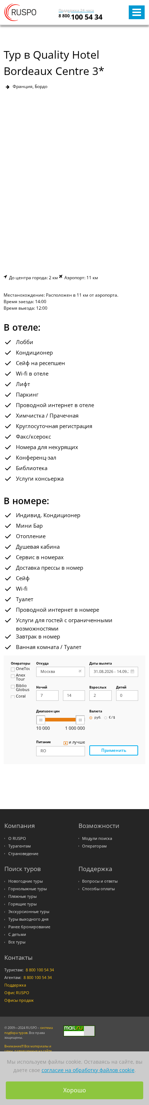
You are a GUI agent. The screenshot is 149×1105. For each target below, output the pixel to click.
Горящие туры (22, 904)
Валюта (95, 711)
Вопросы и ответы (100, 881)
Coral (21, 696)
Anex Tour (20, 677)
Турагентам (19, 846)
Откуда (42, 664)
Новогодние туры (25, 881)
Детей (121, 688)
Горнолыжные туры (27, 888)
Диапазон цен (48, 711)
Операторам (94, 846)
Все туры (16, 942)
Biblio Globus (22, 688)
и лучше (77, 742)
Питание (43, 742)
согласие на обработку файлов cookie (88, 1070)
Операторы (20, 664)
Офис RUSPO (16, 992)
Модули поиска (97, 838)
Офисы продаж (19, 1000)
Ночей (41, 688)
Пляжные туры (22, 896)
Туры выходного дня (28, 919)
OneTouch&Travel (23, 669)
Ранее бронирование (29, 926)
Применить (113, 750)
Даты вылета (100, 664)
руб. (97, 718)
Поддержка (15, 985)
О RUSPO (17, 838)
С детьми (17, 934)
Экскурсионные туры (28, 911)
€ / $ (112, 718)
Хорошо (74, 1090)
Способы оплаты (98, 888)
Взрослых (97, 688)
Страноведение (23, 853)
